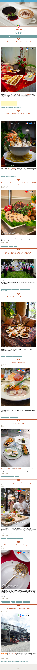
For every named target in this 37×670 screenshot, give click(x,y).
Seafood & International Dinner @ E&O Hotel (18, 113)
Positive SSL (18, 668)
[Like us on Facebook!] (16, 33)
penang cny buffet (10, 107)
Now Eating (18, 29)
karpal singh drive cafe (11, 538)
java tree (17, 476)
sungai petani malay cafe (23, 661)
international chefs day (6, 289)
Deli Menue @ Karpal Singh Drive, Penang (18, 483)
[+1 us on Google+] (21, 33)
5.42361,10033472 (18, 595)
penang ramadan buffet (17, 356)
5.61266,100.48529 (12, 653)
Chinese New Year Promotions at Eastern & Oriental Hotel (18, 42)
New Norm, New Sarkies (18, 362)
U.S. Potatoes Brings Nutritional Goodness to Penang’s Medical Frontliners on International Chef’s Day (18, 253)
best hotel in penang (5, 476)
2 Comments (4, 45)
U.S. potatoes (23, 281)
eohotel (3, 107)
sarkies (14, 176)
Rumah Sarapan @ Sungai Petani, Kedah (18, 608)
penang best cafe (20, 538)
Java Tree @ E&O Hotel (18, 423)
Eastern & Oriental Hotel (12, 168)
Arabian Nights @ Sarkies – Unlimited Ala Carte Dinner (18, 297)
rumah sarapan (4, 661)
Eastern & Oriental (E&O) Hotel (24, 94)
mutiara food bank (15, 289)
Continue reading (5, 173)
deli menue (4, 538)
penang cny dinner (18, 107)
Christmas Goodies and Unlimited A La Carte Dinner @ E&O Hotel (18, 183)
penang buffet (9, 176)
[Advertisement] (9, 103)
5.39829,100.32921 (22, 531)
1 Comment (4, 257)
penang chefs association (25, 289)
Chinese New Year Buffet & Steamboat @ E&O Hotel (18, 545)
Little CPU (18, 667)
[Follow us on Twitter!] (18, 33)
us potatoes (4, 290)
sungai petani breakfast (13, 661)
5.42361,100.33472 (30, 409)
